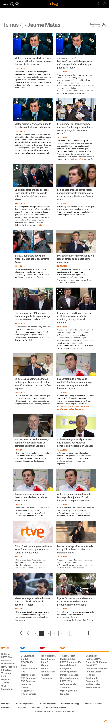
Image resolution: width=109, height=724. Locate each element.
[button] (21, 633)
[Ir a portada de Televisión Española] (29, 649)
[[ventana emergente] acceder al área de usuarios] (98, 4)
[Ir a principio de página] (105, 720)
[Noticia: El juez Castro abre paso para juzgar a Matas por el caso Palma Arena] (33, 254)
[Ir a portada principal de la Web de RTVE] (10, 648)
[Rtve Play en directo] (12, 4)
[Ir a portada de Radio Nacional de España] (49, 649)
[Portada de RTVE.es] (54, 4)
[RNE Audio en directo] (17, 4)
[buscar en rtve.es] (104, 4)
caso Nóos (78, 159)
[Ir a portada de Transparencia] (84, 649)
